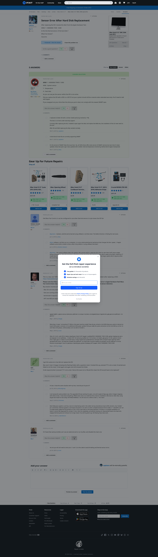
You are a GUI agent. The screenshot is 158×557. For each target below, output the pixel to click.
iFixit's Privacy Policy (83, 293)
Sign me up (79, 288)
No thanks (79, 299)
